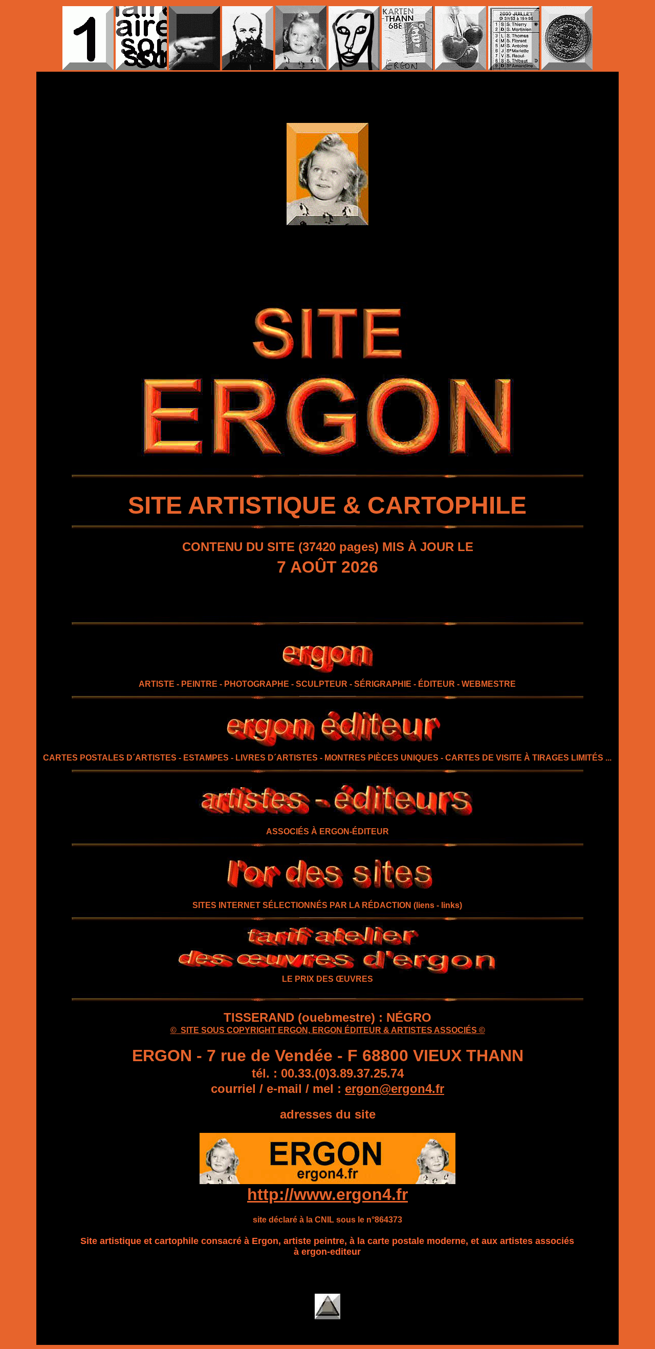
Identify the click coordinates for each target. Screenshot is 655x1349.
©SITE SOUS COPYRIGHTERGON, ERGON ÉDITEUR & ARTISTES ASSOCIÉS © (327, 1030)
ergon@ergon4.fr (394, 1088)
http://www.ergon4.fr (327, 1194)
